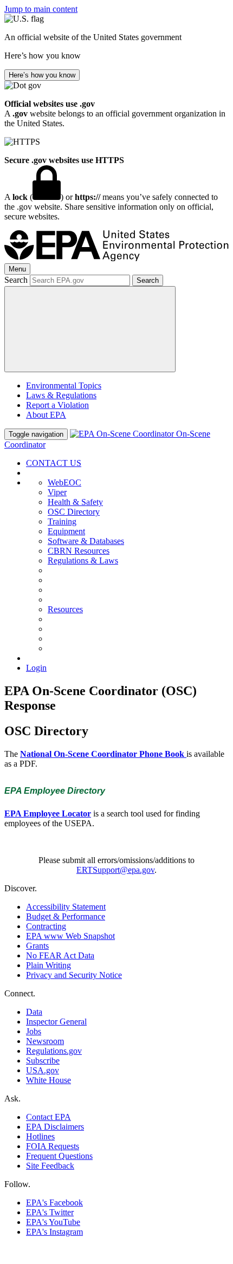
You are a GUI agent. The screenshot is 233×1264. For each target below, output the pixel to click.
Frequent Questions (59, 1156)
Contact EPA (48, 1117)
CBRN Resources (78, 550)
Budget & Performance (65, 916)
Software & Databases (86, 541)
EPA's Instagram (54, 1231)
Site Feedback (50, 1165)
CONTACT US (53, 463)
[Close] (90, 329)
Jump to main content (40, 9)
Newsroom (45, 1041)
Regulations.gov (54, 1050)
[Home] (116, 258)
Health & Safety (75, 502)
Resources (65, 609)
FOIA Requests (52, 1146)
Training (62, 521)
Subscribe (43, 1060)
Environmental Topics (63, 385)
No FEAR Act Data (60, 955)
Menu (17, 269)
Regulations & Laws (83, 560)
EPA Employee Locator (47, 813)
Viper (57, 492)
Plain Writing (48, 965)
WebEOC (64, 482)
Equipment (66, 531)
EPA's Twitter (50, 1212)
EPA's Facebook (54, 1202)
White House (48, 1080)
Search (16, 279)
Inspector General (56, 1021)
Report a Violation (57, 405)
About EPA (46, 414)
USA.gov (42, 1070)
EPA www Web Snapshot (70, 936)
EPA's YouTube (53, 1222)
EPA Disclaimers (55, 1126)
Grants (37, 945)
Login (36, 667)
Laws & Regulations (61, 395)
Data (34, 1011)
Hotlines (40, 1136)
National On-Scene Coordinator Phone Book (103, 754)
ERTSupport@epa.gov (115, 869)
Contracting (46, 926)
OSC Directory (74, 511)
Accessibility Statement (66, 906)
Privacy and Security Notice (74, 975)
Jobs (33, 1031)
